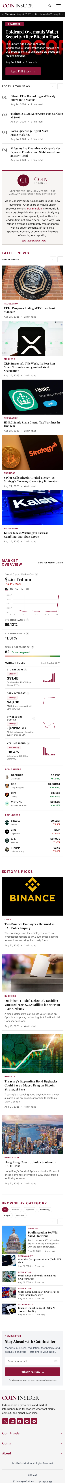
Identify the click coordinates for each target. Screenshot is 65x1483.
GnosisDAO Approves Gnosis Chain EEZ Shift (39, 1261)
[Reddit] (27, 1421)
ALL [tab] (27, 589)
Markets (15, 1210)
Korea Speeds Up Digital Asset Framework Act (29, 132)
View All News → (10, 259)
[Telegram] (34, 1421)
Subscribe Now (33, 1372)
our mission (34, 208)
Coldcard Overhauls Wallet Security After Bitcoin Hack (32, 34)
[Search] (50, 6)
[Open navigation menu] (58, 5)
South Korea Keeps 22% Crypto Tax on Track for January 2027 (38, 1293)
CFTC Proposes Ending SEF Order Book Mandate (29, 310)
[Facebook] (20, 1421)
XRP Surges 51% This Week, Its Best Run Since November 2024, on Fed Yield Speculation (29, 367)
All (5, 1210)
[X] (5, 1421)
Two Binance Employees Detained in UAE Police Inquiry (30, 926)
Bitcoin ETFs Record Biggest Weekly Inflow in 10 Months (33, 98)
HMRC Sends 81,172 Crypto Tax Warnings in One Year (32, 424)
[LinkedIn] (12, 1421)
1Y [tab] (22, 589)
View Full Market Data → (50, 562)
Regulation (29, 1210)
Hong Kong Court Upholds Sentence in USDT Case (31, 1164)
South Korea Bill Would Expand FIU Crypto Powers (37, 1277)
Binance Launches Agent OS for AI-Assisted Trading (37, 1309)
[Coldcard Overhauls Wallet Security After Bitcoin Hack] (32, 50)
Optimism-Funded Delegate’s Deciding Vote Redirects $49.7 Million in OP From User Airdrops (32, 1005)
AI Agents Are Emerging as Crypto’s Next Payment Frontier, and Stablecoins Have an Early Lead (35, 152)
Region (7, 1215)
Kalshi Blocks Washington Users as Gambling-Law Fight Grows (26, 534)
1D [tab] (6, 589)
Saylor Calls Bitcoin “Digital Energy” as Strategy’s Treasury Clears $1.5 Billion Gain (31, 479)
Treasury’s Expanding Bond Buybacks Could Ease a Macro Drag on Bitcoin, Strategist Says (31, 1085)
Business (20, 1215)
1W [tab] (11, 589)
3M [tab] (16, 589)
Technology (45, 1210)
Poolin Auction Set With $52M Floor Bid (43, 1234)
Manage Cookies (25, 1481)
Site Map (32, 1475)
